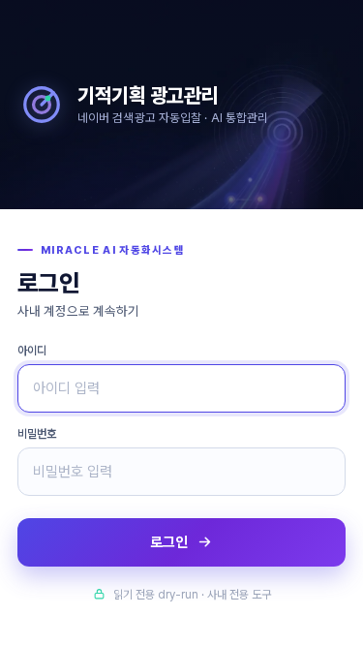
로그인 (169, 542)
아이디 (31, 350)
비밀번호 (36, 434)
